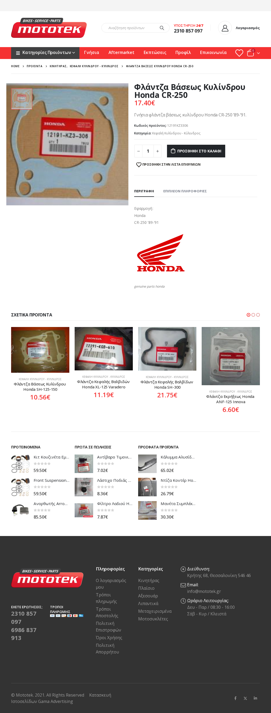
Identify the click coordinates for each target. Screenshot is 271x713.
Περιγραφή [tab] (144, 191)
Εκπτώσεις (155, 52)
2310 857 (183, 31)
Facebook (235, 698)
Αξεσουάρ (148, 596)
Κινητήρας (148, 580)
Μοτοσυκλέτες (153, 619)
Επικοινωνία (213, 52)
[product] (40, 350)
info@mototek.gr (204, 591)
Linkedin (255, 698)
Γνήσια (91, 52)
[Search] (162, 27)
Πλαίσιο (146, 588)
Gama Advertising (55, 701)
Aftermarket (122, 52)
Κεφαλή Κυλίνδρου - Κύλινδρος (176, 133)
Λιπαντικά (148, 603)
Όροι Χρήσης (109, 638)
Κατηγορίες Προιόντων (46, 52)
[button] (248, 315)
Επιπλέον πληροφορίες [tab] (185, 191)
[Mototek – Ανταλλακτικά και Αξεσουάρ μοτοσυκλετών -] (49, 28)
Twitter (245, 698)
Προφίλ (183, 52)
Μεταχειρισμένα (154, 611)
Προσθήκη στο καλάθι (199, 150)
